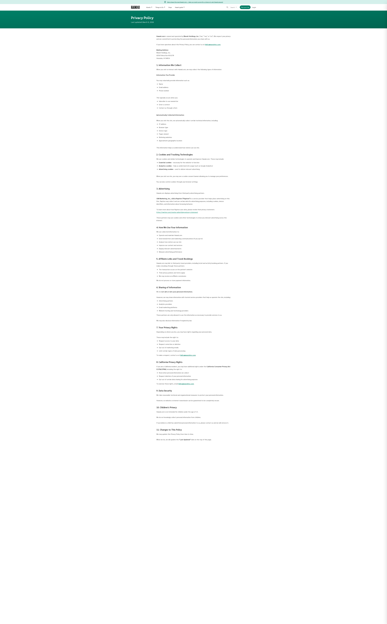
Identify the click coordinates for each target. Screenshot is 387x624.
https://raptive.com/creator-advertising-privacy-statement (177, 212)
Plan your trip (245, 7)
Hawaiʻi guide (179, 7)
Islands (148, 7)
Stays (170, 7)
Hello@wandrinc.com (213, 44)
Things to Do (160, 7)
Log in (254, 7)
